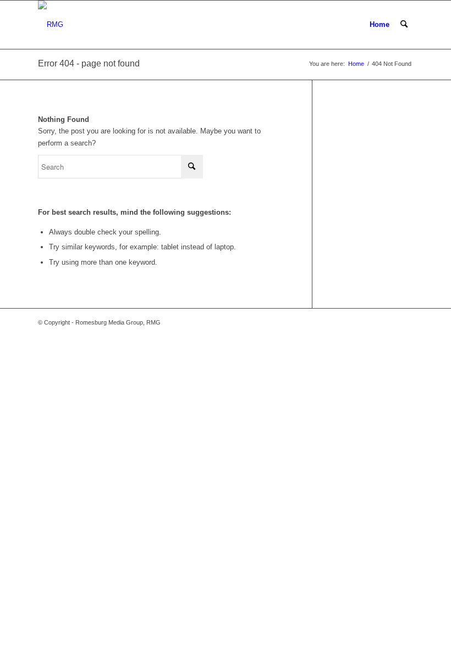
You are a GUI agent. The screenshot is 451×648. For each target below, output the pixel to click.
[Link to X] (372, 322)
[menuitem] (404, 25)
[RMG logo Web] (50, 25)
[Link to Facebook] (355, 322)
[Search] (404, 25)
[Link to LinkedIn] (405, 322)
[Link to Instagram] (388, 322)
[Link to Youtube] (339, 322)
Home (379, 24)
